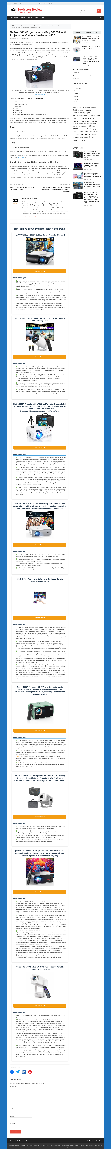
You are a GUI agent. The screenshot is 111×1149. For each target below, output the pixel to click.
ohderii (91, 131)
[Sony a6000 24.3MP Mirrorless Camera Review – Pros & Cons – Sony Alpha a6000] (78, 152)
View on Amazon (40, 94)
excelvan (87, 129)
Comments (87, 32)
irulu (81, 131)
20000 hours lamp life (78, 123)
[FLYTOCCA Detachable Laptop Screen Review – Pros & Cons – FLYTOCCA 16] (78, 173)
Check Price (20, 157)
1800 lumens (78, 116)
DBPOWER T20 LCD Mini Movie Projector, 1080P (91, 47)
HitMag (99, 1140)
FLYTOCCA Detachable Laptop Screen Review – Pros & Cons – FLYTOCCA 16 (92, 174)
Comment (13, 1087)
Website (12, 1123)
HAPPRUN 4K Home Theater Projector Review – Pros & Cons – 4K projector (92, 184)
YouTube (46, 3)
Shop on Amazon (40, 271)
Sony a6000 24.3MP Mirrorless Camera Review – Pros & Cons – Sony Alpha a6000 (92, 154)
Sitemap (29, 3)
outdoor (76, 134)
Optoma (23, 18)
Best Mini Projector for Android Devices (84, 76)
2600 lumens (95, 116)
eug (83, 129)
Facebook (51, 3)
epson (75, 128)
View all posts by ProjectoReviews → (31, 217)
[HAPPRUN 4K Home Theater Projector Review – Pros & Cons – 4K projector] (78, 183)
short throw (80, 137)
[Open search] (100, 18)
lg (83, 131)
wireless (77, 140)
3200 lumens (87, 118)
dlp (90, 126)
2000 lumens (86, 115)
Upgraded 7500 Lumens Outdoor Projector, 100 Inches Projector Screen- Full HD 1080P (91, 38)
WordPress (92, 1140)
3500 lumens (86, 121)
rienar (97, 134)
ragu (94, 134)
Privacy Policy (23, 3)
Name (12, 1108)
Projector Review (30, 9)
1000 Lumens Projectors (89, 107)
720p (74, 107)
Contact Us (35, 3)
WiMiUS (43, 18)
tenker (86, 137)
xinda (83, 140)
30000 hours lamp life (90, 123)
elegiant (94, 126)
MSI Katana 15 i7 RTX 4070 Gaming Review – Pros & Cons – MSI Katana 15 (92, 165)
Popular (77, 32)
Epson (30, 18)
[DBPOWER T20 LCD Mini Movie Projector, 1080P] (77, 47)
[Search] (99, 11)
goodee (74, 131)
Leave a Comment (25, 38)
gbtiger (95, 129)
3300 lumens (77, 121)
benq (79, 126)
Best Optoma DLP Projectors (81, 69)
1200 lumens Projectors (82, 110)
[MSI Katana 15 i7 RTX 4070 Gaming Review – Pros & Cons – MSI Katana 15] (78, 163)
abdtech (75, 126)
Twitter (40, 3)
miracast (87, 131)
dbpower (83, 126)
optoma (95, 131)
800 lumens (79, 107)
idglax (78, 131)
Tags (95, 32)
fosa (91, 129)
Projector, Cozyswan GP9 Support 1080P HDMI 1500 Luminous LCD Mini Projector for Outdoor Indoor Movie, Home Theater (91, 59)
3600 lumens (94, 121)
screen (75, 137)
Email (12, 1116)
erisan (80, 129)
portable (88, 134)
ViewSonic (14, 18)
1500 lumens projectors (83, 113)
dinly (87, 126)
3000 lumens (77, 119)
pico (81, 134)
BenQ (36, 18)
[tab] (77, 32)
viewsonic (91, 137)
